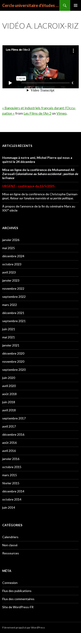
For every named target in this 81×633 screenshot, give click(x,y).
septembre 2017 (14, 418)
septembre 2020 (14, 369)
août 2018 (9, 394)
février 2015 (10, 483)
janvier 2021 (10, 345)
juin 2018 (8, 402)
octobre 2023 (11, 264)
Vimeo (61, 113)
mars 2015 (9, 475)
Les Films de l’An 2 (37, 113)
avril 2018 (9, 410)
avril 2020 (9, 386)
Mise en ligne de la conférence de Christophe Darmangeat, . (40, 196)
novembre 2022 (13, 288)
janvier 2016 (10, 459)
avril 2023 (9, 272)
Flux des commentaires (18, 599)
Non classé (10, 545)
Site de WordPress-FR (18, 607)
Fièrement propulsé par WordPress (23, 627)
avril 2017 (9, 426)
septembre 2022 (14, 296)
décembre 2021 (13, 313)
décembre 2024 (13, 256)
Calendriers (10, 537)
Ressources (10, 553)
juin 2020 (8, 378)
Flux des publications (17, 591)
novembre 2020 (13, 361)
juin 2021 (8, 329)
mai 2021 (8, 337)
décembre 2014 (13, 491)
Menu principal (75, 5)
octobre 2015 (11, 467)
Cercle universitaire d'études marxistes (30, 5)
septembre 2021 (14, 321)
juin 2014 (8, 507)
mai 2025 (8, 248)
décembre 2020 (13, 353)
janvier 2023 (10, 280)
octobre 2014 (11, 499)
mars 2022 (9, 305)
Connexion (10, 583)
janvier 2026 (10, 240)
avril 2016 (9, 451)
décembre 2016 (13, 434)
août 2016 (9, 442)
